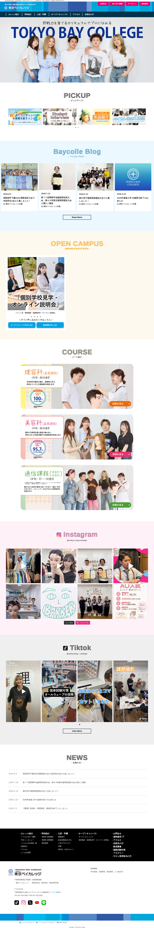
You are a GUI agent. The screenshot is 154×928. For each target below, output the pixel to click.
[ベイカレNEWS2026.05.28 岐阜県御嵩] (95, 601)
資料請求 (145, 4)
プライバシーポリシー (28, 922)
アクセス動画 (55, 892)
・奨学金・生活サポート (65, 849)
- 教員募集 (116, 846)
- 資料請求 (117, 837)
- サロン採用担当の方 (122, 856)
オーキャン (132, 4)
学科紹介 (28, 14)
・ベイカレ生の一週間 (27, 837)
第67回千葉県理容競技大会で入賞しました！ (41, 791)
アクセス (76, 14)
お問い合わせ (63, 922)
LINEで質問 (118, 4)
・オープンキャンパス (85, 837)
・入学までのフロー (64, 843)
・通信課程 (44, 843)
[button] (75, 127)
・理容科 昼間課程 (46, 840)
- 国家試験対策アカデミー (118, 851)
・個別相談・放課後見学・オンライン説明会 (93, 840)
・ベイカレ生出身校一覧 (28, 843)
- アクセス (116, 840)
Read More (77, 217)
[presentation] (8, 693)
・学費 (59, 846)
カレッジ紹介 (13, 14)
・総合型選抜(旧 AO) (64, 840)
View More (77, 731)
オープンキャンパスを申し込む (22, 325)
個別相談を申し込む (50, 325)
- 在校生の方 (117, 843)
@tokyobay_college (77, 654)
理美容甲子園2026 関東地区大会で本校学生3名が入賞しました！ (49, 774)
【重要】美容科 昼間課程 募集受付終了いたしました (45, 808)
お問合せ (103, 4)
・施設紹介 (24, 846)
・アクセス (24, 849)
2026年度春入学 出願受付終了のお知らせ (39, 800)
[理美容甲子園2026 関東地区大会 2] (95, 566)
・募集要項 (60, 837)
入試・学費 (41, 14)
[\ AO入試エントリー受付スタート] (130, 601)
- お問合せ (116, 833)
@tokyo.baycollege (77, 540)
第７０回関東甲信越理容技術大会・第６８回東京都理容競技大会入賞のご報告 (54, 782)
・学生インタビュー (27, 840)
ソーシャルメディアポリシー (46, 922)
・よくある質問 (25, 852)
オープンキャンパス (59, 14)
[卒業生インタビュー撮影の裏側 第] (23, 566)
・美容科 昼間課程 (46, 837)
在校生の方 (89, 14)
